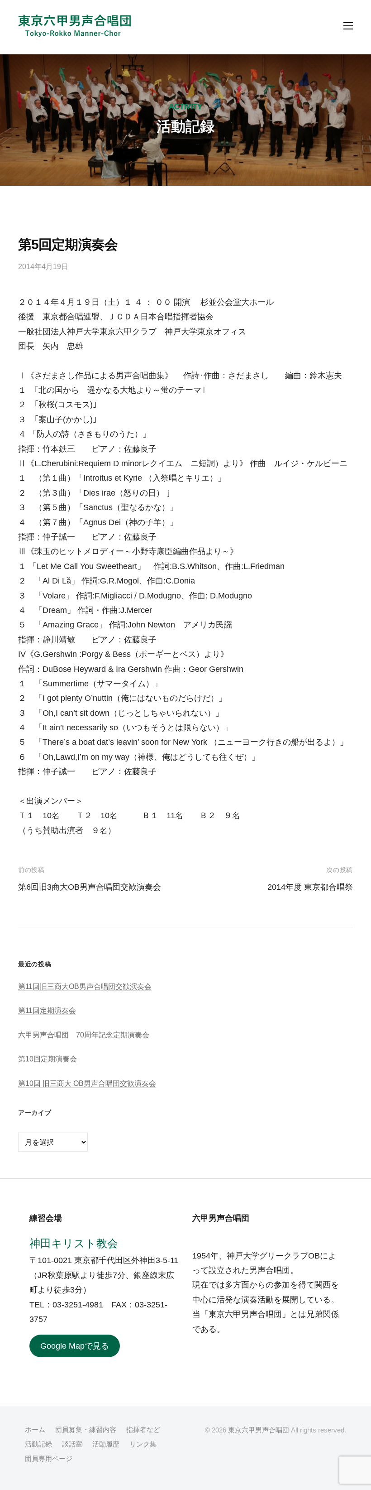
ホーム (35, 1429)
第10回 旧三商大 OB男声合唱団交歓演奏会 (87, 1083)
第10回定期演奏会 (47, 1059)
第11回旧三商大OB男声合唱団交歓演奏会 (85, 986)
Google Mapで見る (74, 1345)
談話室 (72, 1444)
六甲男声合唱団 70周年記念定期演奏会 (83, 1035)
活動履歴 (105, 1444)
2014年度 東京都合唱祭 (310, 887)
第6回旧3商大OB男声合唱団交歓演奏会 (89, 887)
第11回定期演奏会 (47, 1010)
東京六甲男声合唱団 (258, 1430)
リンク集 (143, 1444)
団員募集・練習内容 (85, 1429)
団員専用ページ (48, 1458)
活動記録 (38, 1444)
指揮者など (143, 1429)
